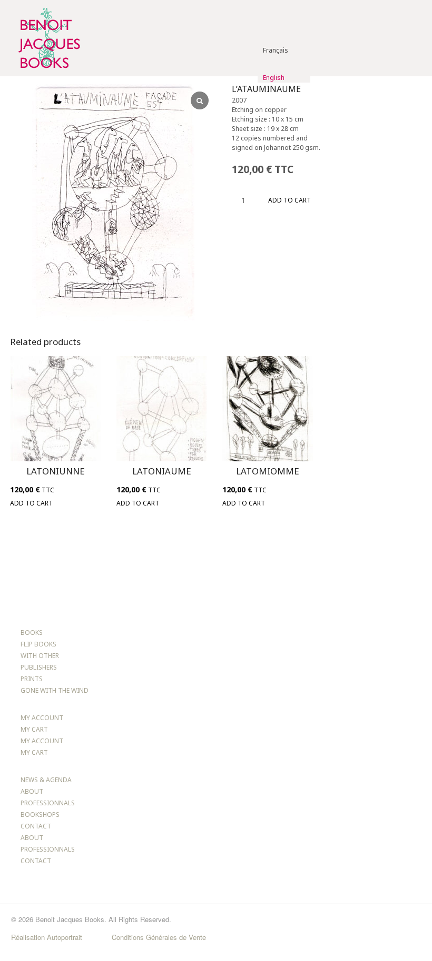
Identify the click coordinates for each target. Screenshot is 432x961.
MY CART (34, 729)
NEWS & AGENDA (46, 779)
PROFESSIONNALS (48, 802)
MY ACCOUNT (42, 717)
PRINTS (32, 678)
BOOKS (32, 632)
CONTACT (36, 826)
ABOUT (32, 791)
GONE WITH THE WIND (55, 690)
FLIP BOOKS (38, 644)
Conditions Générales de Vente (159, 937)
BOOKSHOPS (40, 814)
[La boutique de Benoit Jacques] (48, 71)
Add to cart (289, 200)
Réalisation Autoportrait (46, 937)
